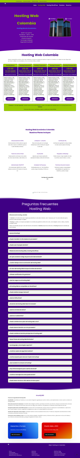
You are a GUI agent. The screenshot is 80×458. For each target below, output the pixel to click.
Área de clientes (43, 1)
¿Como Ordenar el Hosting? (40, 115)
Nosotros (68, 5)
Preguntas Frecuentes (40, 121)
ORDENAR (10, 99)
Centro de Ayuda (26, 1)
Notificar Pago (35, 1)
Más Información (16, 434)
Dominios (62, 5)
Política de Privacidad (59, 455)
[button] (77, 454)
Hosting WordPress (52, 5)
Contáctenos (19, 1)
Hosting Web (41, 5)
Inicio (34, 5)
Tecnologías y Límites (32, 182)
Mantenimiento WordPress (15, 455)
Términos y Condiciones (60, 453)
